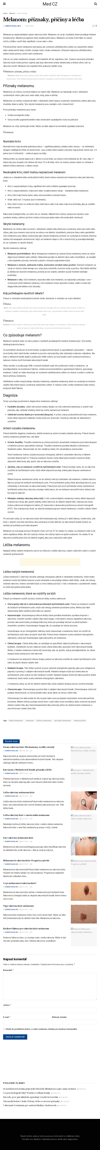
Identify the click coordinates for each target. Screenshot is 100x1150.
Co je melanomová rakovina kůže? (19, 883)
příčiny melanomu (44, 721)
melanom (30, 721)
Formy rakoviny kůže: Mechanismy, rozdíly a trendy (28, 747)
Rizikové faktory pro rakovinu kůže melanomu (26, 928)
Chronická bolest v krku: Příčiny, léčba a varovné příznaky (31, 1101)
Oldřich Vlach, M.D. (13, 26)
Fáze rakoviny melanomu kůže (18, 838)
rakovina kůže (80, 721)
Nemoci (12, 13)
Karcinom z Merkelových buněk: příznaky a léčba (27, 770)
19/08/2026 (82, 1089)
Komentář (8, 970)
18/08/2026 (56, 1093)
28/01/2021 (25, 773)
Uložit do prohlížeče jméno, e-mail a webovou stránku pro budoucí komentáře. (41, 1029)
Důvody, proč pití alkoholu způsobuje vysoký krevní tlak (30, 1097)
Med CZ (50, 4)
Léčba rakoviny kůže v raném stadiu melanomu (26, 815)
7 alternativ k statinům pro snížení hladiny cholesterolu (30, 1105)
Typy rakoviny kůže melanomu (18, 906)
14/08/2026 (62, 1105)
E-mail (7, 1017)
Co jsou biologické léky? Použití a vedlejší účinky (26, 1093)
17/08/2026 (66, 1101)
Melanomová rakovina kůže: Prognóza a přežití (26, 860)
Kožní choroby (22, 13)
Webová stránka (59, 1017)
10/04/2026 (25, 750)
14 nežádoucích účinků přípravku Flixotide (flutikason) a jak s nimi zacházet (39, 1089)
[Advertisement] (50, 562)
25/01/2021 (29, 26)
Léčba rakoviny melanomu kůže (19, 792)
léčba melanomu (16, 721)
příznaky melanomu (63, 721)
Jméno (7, 1005)
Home (5, 13)
